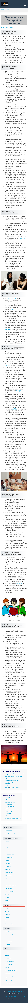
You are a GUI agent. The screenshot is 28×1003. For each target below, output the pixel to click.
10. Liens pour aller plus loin (13, 818)
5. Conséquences (10, 806)
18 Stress (7, 894)
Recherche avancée (9, 961)
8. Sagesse (8, 813)
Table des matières (7, 27)
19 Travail (7, 897)
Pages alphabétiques (10, 977)
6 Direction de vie (9, 857)
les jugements (13, 782)
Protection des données (11, 970)
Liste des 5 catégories (10, 924)
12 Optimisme (8, 875)
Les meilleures (8, 941)
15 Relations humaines (10, 885)
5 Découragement (9, 854)
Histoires (7, 911)
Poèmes (7, 917)
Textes (6, 921)
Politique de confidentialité (11, 996)
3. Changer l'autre (10, 802)
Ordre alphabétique (10, 935)
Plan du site (8, 973)
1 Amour (7, 841)
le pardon (7, 783)
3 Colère (7, 848)
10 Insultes (7, 869)
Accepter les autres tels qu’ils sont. (14, 774)
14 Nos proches (8, 882)
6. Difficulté (8, 809)
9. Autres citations (10, 816)
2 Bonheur (7, 844)
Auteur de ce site (9, 964)
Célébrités (7, 938)
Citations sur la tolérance (12, 786)
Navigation (7, 955)
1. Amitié (7, 797)
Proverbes (7, 944)
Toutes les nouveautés (10, 833)
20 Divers (7, 900)
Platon (12, 309)
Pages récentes (8, 830)
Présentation (8, 958)
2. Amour (7, 800)
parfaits (14, 409)
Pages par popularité (10, 980)
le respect (20, 782)
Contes (6, 908)
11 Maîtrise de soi (9, 872)
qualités (7, 329)
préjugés (18, 391)
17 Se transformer (9, 891)
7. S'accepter (8, 811)
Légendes (7, 914)
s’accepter (19, 583)
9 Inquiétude (8, 866)
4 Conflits (7, 851)
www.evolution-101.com (15, 991)
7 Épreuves (7, 860)
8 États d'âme (8, 863)
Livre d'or (7, 967)
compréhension (11, 298)
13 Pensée (7, 879)
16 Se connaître (8, 888)
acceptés (7, 365)
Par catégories (8, 931)
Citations (8, 9)
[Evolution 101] (4, 4)
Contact (7, 952)
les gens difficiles (15, 787)
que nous (22, 238)
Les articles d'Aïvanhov (10, 983)
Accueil (2, 9)
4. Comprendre (9, 804)
